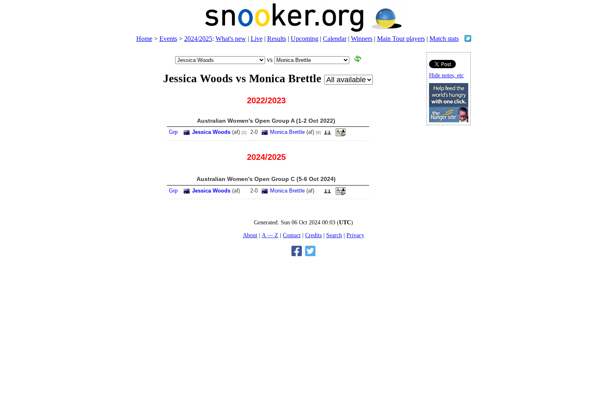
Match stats (444, 38)
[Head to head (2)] (327, 135)
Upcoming (304, 38)
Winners (361, 38)
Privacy (355, 235)
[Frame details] (341, 134)
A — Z (270, 235)
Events (168, 38)
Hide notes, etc (446, 75)
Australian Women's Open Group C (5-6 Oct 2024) (266, 179)
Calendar (334, 38)
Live (257, 38)
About (250, 235)
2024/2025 (198, 38)
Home (144, 38)
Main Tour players (401, 38)
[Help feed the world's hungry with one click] (448, 120)
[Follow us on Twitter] (468, 39)
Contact (292, 235)
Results (276, 38)
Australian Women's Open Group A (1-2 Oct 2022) (266, 120)
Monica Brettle (287, 132)
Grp (173, 132)
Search (334, 235)
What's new (231, 38)
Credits (313, 235)
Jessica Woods (211, 132)
